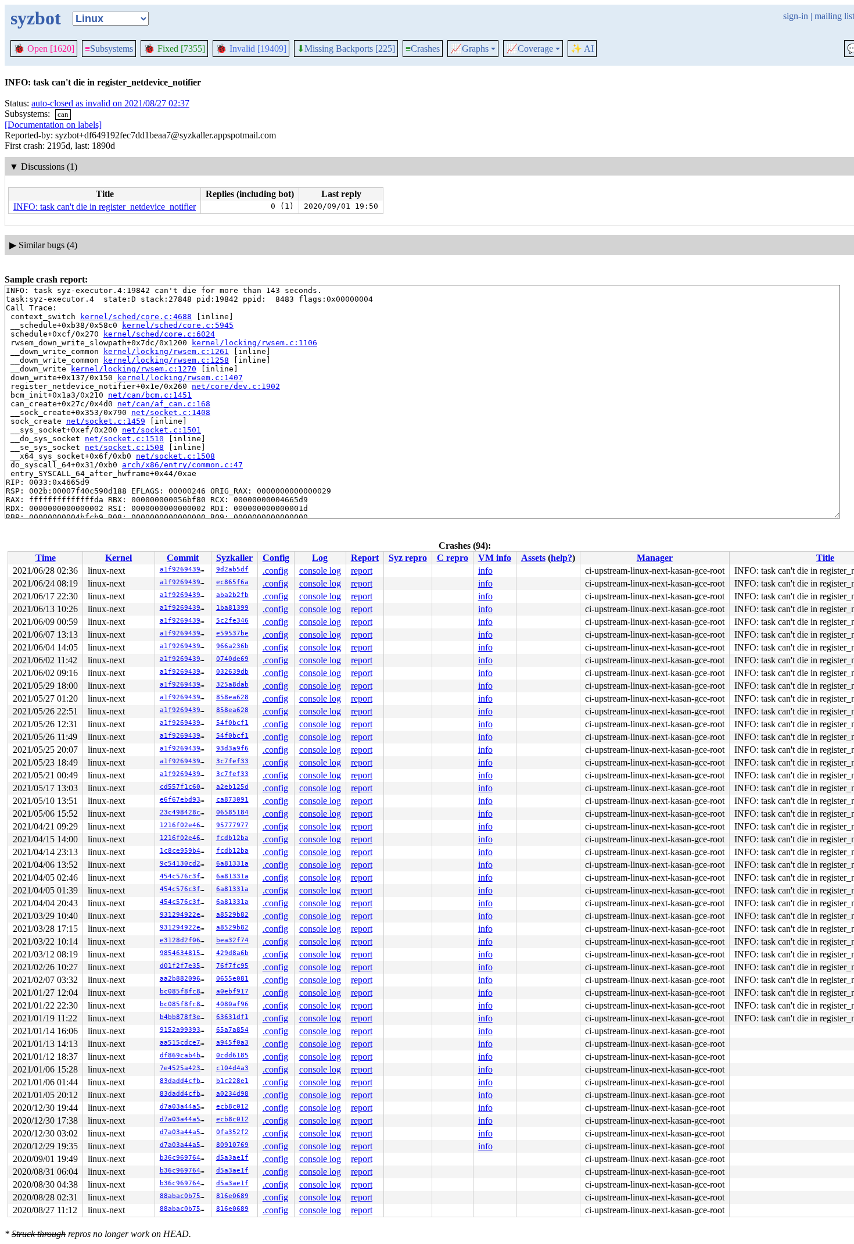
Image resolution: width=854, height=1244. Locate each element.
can (63, 114)
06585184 (232, 812)
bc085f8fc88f (184, 991)
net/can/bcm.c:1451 (150, 395)
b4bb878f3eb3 (184, 1017)
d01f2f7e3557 (184, 966)
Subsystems (109, 48)
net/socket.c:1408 (170, 412)
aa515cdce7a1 (184, 1042)
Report (365, 558)
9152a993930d (184, 1030)
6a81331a (232, 863)
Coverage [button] (529, 49)
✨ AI (582, 48)
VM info (494, 558)
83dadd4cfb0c (184, 1081)
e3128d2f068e (184, 940)
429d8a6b (232, 953)
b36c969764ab (184, 1157)
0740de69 (232, 659)
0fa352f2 (232, 1132)
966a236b (232, 646)
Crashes (423, 48)
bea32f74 (232, 940)
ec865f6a (232, 582)
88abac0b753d (184, 1196)
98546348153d (184, 953)
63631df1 (232, 1017)
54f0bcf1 (232, 723)
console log (320, 570)
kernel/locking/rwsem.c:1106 (254, 342)
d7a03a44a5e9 (184, 1106)
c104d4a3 (232, 1068)
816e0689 (232, 1196)
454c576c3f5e (184, 876)
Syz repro (408, 558)
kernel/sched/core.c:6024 (159, 334)
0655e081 (232, 978)
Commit (183, 558)
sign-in (795, 16)
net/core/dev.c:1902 (236, 386)
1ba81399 (232, 608)
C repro (452, 558)
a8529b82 (232, 914)
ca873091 (232, 799)
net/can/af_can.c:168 (163, 403)
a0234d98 (232, 1094)
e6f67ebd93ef (184, 799)
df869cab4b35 (184, 1055)
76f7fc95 (232, 966)
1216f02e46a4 (184, 825)
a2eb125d (232, 787)
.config (275, 570)
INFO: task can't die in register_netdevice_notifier (104, 207)
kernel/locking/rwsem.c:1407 (180, 377)
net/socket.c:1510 (124, 438)
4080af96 (232, 1004)
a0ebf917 (232, 991)
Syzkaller (234, 558)
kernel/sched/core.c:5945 (178, 325)
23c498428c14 (184, 812)
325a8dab (232, 684)
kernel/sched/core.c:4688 (136, 316)
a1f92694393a (184, 569)
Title (825, 558)
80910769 (232, 1145)
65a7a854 (232, 1030)
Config (276, 558)
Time (45, 558)
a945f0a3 (232, 1042)
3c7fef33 (232, 761)
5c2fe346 (232, 620)
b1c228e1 (232, 1081)
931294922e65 (184, 914)
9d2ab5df (232, 569)
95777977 (232, 825)
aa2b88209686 (184, 978)
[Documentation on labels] (53, 125)
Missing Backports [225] (346, 49)
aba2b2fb (232, 595)
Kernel (118, 558)
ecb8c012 (232, 1106)
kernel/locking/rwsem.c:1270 (133, 368)
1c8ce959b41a (184, 851)
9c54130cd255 (184, 863)
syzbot (35, 18)
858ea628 (232, 697)
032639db (232, 671)
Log (320, 558)
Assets (533, 558)
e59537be (232, 633)
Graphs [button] (469, 49)
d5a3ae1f (232, 1157)
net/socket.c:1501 (161, 430)
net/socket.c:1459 (105, 421)
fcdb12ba (232, 838)
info (485, 570)
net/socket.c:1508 (124, 447)
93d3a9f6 (232, 748)
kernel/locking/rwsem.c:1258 (166, 360)
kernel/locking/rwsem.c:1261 (166, 351)
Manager (655, 558)
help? (561, 558)
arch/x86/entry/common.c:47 (182, 464)
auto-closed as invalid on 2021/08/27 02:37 (110, 103)
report (361, 570)
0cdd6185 (232, 1055)
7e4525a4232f (184, 1068)
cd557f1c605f (184, 787)
